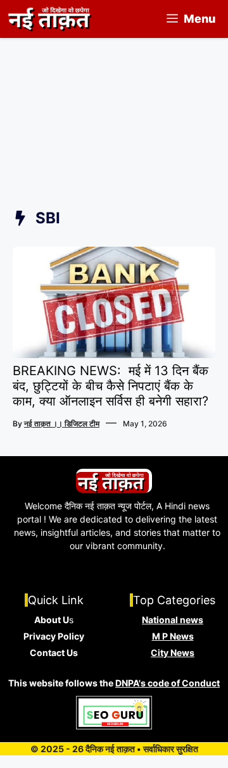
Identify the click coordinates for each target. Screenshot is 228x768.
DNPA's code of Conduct (167, 683)
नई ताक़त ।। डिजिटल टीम (61, 423)
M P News (173, 636)
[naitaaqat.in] (51, 19)
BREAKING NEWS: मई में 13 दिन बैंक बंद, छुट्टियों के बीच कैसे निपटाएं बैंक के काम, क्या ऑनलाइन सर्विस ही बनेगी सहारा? (110, 386)
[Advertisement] (114, 136)
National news (172, 619)
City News (172, 652)
